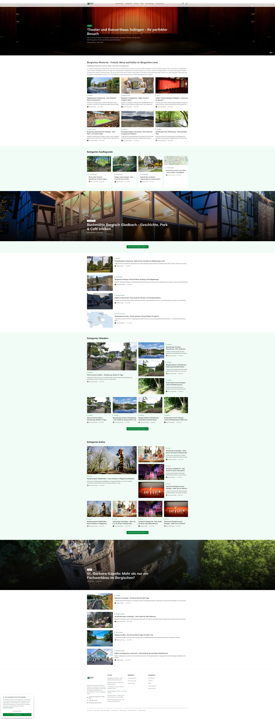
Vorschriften (89, 710)
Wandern (136, 3)
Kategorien (151, 675)
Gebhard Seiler (90, 42)
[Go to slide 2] (270, 52)
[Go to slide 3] (272, 52)
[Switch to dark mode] (186, 3)
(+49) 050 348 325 (93, 700)
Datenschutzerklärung (8, 707)
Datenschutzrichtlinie (105, 710)
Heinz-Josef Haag (91, 232)
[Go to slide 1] (269, 52)
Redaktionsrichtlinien (132, 710)
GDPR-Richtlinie (123, 710)
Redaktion (131, 675)
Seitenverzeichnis (142, 710)
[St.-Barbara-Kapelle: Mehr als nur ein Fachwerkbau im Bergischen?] (137, 565)
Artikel (109, 675)
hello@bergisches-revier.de (95, 702)
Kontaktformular (114, 710)
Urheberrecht (96, 710)
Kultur (142, 3)
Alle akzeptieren (17, 714)
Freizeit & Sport (160, 3)
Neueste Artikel (119, 3)
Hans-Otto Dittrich (132, 678)
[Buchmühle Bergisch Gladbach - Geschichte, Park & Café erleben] (137, 216)
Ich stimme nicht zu (17, 711)
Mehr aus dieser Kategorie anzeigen (136, 246)
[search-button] (183, 3)
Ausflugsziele (128, 3)
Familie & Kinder (91, 25)
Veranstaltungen (149, 3)
